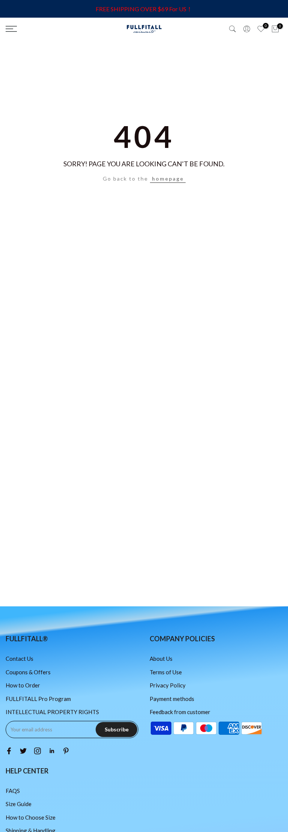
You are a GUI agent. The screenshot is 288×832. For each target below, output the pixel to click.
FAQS (13, 790)
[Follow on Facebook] (9, 750)
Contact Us (19, 658)
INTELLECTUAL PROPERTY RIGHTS (52, 711)
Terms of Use (166, 672)
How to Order (23, 685)
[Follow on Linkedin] (51, 750)
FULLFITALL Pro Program (38, 698)
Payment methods (172, 698)
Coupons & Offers (28, 672)
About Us (161, 658)
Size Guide (19, 803)
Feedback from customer (180, 711)
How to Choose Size (31, 817)
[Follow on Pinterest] (66, 750)
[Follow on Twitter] (23, 750)
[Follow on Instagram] (37, 750)
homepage (168, 178)
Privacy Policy (168, 685)
